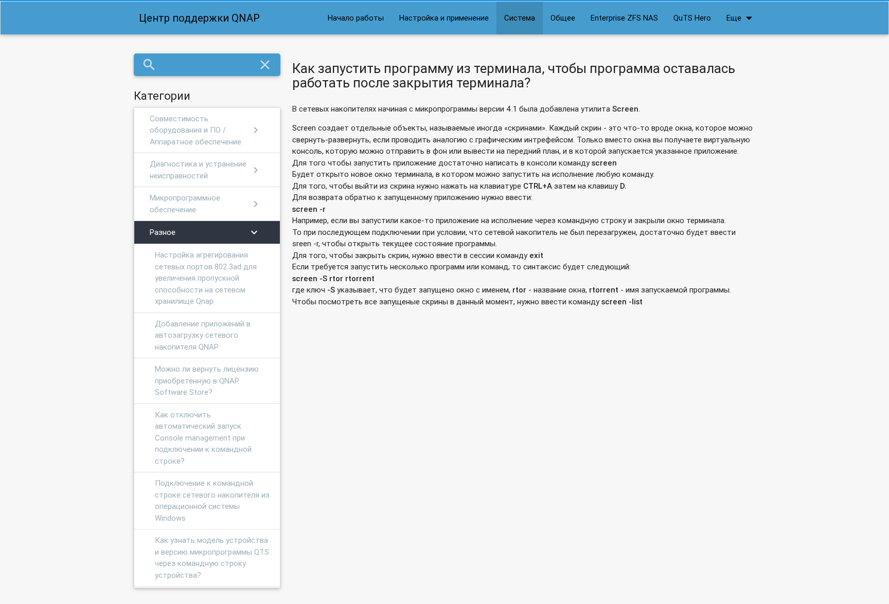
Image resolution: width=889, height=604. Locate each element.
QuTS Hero (692, 18)
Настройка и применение (444, 18)
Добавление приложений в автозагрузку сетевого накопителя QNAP (203, 335)
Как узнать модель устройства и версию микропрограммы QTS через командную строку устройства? (212, 557)
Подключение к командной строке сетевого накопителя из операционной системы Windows (212, 500)
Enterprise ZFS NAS (624, 18)
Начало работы (356, 18)
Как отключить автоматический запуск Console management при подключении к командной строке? (203, 438)
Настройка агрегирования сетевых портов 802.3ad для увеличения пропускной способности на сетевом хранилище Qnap (206, 278)
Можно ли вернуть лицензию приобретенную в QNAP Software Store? (207, 380)
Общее (562, 18)
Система (519, 18)
